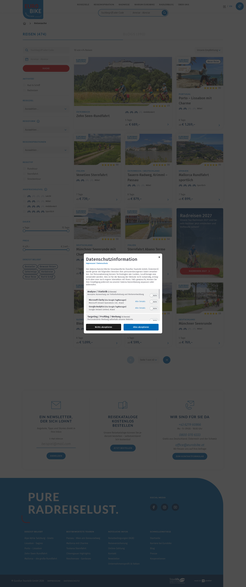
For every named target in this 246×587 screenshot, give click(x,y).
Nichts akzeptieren (103, 327)
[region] (123, 305)
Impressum (90, 263)
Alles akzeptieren (141, 327)
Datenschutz (102, 263)
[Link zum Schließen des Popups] (159, 257)
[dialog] (123, 293)
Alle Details (140, 301)
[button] (151, 295)
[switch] (154, 295)
